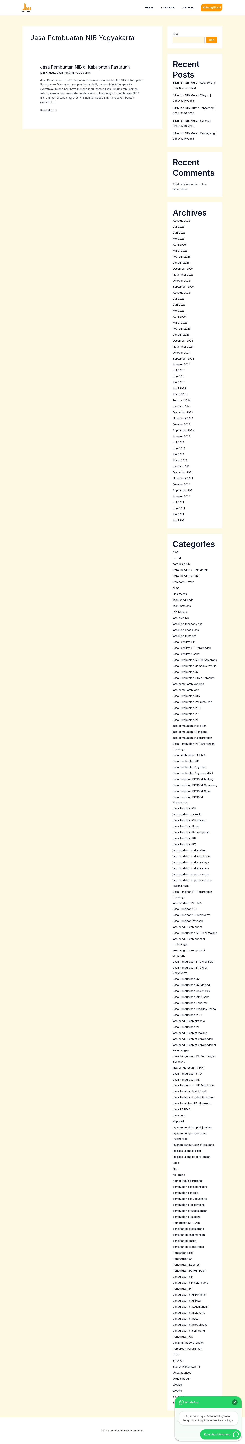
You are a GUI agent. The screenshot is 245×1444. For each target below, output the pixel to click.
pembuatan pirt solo (185, 1192)
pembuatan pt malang (186, 1216)
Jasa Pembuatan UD (186, 761)
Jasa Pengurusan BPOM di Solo (193, 961)
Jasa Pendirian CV (184, 808)
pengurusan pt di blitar (187, 1300)
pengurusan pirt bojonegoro (191, 1282)
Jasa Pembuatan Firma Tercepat (193, 678)
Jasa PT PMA (181, 1109)
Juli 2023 (178, 442)
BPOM (177, 558)
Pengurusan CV (183, 1258)
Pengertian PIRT (183, 1252)
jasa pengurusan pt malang (190, 1033)
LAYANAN (167, 7)
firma (176, 588)
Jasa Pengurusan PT (186, 1027)
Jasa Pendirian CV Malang (189, 820)
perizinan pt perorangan (188, 1342)
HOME (149, 7)
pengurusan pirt (183, 1276)
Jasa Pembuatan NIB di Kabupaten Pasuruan (85, 67)
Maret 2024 (180, 394)
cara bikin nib (181, 564)
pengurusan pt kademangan (190, 1306)
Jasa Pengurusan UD (186, 1079)
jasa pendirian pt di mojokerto (191, 856)
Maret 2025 (180, 322)
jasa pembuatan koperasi (188, 684)
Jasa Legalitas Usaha (186, 654)
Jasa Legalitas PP (184, 642)
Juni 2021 (179, 508)
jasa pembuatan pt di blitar (189, 725)
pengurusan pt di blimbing (189, 1294)
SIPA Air (178, 1360)
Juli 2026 (178, 226)
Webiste (178, 1384)
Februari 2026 (182, 256)
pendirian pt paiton (184, 1240)
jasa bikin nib (181, 618)
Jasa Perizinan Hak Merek (189, 1091)
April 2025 (179, 316)
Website (178, 1390)
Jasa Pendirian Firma (186, 826)
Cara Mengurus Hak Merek (190, 570)
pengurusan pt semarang (189, 1330)
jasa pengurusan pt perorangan (193, 1039)
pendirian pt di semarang (188, 1228)
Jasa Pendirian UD (68, 72)
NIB (175, 1168)
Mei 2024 (179, 382)
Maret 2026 (180, 250)
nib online (179, 1174)
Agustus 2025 (181, 292)
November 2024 (183, 346)
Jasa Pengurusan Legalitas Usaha (194, 1009)
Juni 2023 (179, 448)
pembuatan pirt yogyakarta (190, 1198)
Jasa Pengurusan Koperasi (190, 1003)
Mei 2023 (178, 454)
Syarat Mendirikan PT (186, 1366)
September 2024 (183, 358)
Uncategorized (182, 1372)
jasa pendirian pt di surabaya (191, 862)
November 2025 (183, 274)
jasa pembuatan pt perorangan (192, 737)
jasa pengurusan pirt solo (189, 1021)
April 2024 (179, 388)
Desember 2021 (182, 472)
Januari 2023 (181, 466)
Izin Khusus (47, 72)
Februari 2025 (181, 328)
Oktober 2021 (181, 484)
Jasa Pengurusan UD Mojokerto (193, 1085)
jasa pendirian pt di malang (189, 850)
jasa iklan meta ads (184, 636)
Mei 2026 (178, 238)
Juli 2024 (179, 370)
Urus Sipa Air (181, 1378)
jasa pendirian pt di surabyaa (191, 868)
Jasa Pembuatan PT (186, 720)
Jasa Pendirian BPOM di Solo (191, 791)
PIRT (176, 1354)
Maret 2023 (180, 460)
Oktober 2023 (181, 424)
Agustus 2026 (181, 220)
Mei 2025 (178, 310)
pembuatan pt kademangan (190, 1210)
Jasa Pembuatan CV (186, 672)
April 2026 (179, 244)
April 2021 (179, 520)
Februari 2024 (182, 400)
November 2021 (183, 478)
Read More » (48, 110)
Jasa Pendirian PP (184, 838)
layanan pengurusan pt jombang (193, 1144)
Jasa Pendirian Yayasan (188, 921)
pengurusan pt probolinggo (190, 1324)
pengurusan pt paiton (186, 1318)
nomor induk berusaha (187, 1180)
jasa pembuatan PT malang (190, 731)
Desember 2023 (183, 412)
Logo (176, 1162)
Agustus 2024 (181, 364)
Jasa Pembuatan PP (186, 714)
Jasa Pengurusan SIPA (187, 1073)
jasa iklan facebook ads (187, 624)
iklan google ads (183, 600)
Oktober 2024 (181, 352)
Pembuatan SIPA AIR (186, 1222)
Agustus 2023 (181, 436)
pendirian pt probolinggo (188, 1246)
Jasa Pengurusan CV (186, 979)
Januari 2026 (181, 262)
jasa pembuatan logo (186, 690)
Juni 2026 (179, 232)
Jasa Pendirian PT (184, 844)
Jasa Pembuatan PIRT (187, 708)
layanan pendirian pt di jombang (193, 1127)
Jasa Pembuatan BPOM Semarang (195, 660)
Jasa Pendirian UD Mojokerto (191, 915)
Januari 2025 (181, 334)
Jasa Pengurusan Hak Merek (191, 991)
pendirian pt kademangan (189, 1234)
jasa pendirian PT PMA (187, 903)
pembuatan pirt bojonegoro (190, 1186)
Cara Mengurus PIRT (186, 576)
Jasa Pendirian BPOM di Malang (193, 779)
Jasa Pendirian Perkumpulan (191, 832)
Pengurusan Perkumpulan (189, 1270)
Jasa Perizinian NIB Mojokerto (192, 1103)
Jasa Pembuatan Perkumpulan (192, 702)
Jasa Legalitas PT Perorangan (192, 648)
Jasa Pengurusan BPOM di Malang (195, 933)
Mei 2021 (178, 514)
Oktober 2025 (181, 280)
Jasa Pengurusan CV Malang (191, 985)
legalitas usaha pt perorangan (191, 1156)
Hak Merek (180, 594)
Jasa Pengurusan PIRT (187, 1015)
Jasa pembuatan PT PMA (189, 755)
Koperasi (178, 1121)
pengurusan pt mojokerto (189, 1312)
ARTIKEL (188, 7)
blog (175, 552)
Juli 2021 (178, 502)
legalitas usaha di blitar (187, 1150)
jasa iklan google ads (186, 630)
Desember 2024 (183, 340)
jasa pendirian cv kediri (187, 814)
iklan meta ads (182, 606)
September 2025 (183, 286)
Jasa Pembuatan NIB (186, 696)
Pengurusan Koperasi (186, 1264)
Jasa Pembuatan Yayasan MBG (193, 773)
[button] (211, 7)
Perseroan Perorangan (187, 1348)
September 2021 (183, 490)
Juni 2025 (179, 304)
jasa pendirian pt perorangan (191, 874)
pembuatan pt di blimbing (189, 1204)
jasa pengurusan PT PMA (189, 1067)
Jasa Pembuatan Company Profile (194, 666)
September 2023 (183, 430)
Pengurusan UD (183, 1336)
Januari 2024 (181, 406)
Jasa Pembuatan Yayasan (189, 767)
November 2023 (183, 418)
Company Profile (183, 582)
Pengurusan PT (183, 1288)
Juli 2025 (178, 298)
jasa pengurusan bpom (187, 927)
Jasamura (179, 1115)
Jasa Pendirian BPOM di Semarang (195, 785)
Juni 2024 (179, 376)
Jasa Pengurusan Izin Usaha (191, 997)
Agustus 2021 (181, 496)
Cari (175, 34)
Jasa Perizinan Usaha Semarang (193, 1097)
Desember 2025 (183, 268)
